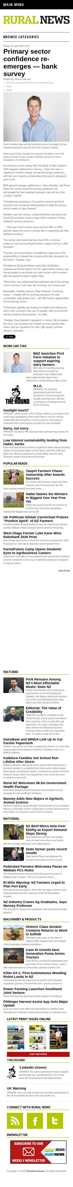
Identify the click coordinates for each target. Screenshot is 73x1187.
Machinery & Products (22, 919)
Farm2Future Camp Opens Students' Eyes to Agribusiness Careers (32, 551)
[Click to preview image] (36, 141)
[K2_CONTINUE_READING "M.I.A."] (17, 404)
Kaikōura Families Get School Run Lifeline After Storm (30, 760)
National (11, 819)
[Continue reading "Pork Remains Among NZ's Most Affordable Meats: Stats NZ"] (13, 685)
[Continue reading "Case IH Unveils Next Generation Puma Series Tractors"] (13, 955)
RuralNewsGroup (36, 1171)
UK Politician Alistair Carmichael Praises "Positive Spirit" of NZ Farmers (35, 519)
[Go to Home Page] (36, 23)
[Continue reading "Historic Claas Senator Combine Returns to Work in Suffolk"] (13, 932)
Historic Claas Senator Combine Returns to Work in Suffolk (46, 930)
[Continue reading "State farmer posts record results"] (13, 855)
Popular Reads (15, 463)
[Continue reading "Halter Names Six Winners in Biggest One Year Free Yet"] (13, 500)
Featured (10, 672)
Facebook (35, 1121)
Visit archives (38, 1054)
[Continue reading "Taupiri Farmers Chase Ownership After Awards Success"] (13, 477)
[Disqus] (36, 621)
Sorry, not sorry (15, 428)
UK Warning (16, 1088)
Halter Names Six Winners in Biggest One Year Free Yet (47, 497)
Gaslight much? (16, 410)
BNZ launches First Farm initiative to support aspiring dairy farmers (48, 359)
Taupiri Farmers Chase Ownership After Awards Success (45, 474)
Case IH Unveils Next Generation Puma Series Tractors (45, 953)
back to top (64, 570)
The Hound (16, 1060)
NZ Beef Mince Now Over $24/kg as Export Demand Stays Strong (46, 829)
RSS (15, 1121)
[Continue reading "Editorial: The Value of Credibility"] (13, 714)
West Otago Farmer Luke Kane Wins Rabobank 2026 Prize (32, 535)
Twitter (55, 1121)
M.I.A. (37, 386)
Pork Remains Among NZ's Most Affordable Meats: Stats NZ (43, 683)
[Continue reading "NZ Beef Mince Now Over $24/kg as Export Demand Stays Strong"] (13, 832)
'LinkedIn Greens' (33, 1067)
